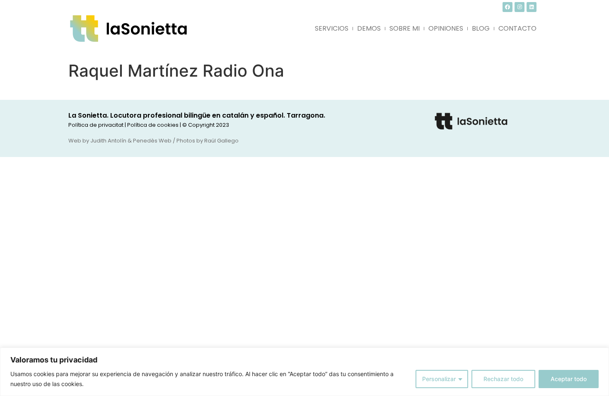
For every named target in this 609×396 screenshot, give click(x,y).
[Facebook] (507, 7)
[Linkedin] (531, 7)
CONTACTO (517, 28)
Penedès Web (152, 141)
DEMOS (369, 28)
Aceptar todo (569, 378)
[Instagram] (519, 7)
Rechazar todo (503, 378)
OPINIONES (445, 28)
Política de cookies (153, 125)
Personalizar (439, 378)
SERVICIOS (331, 28)
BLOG (481, 28)
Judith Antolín (108, 141)
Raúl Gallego (221, 141)
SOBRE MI (404, 28)
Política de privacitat (95, 125)
